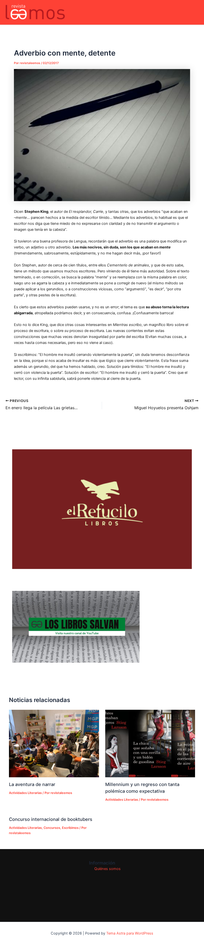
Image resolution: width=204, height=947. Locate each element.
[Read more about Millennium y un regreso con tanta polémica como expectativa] (150, 743)
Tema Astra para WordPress (129, 933)
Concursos (52, 828)
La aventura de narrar (32, 784)
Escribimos (70, 828)
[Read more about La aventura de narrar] (54, 743)
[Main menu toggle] (194, 12)
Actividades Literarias (25, 793)
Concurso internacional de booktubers (50, 819)
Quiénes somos (107, 869)
